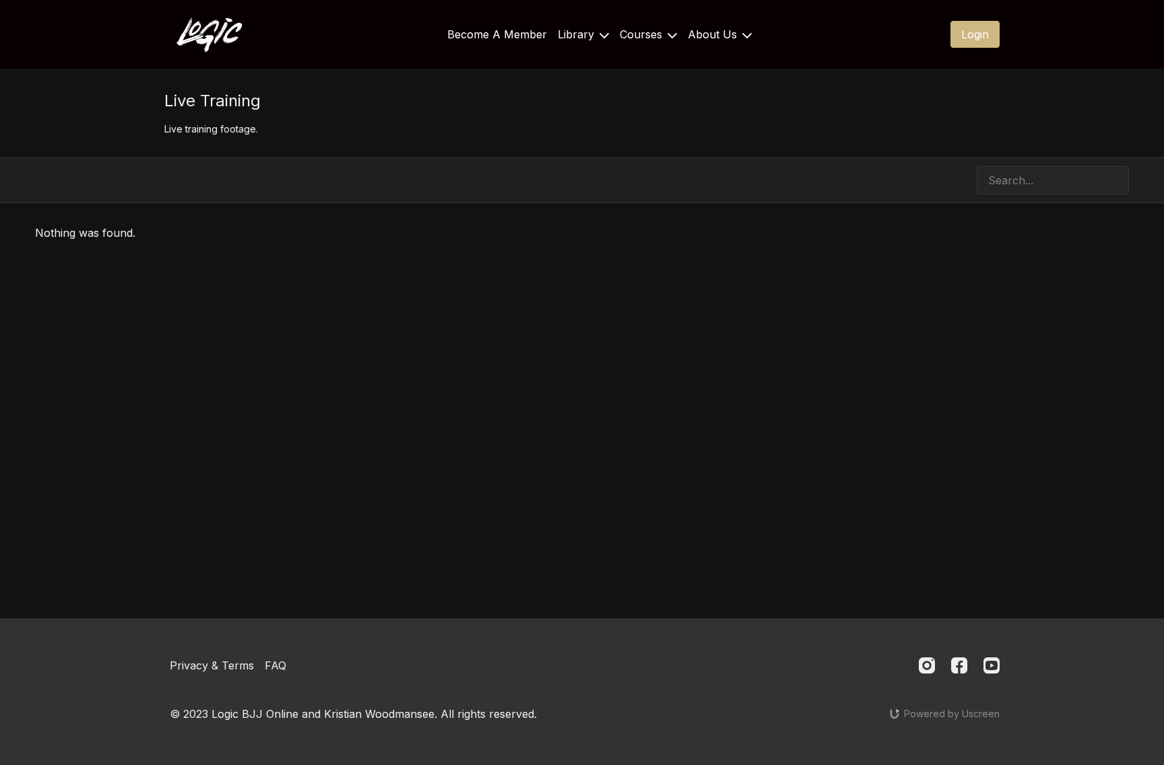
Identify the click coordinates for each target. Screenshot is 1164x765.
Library (577, 34)
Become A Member (497, 34)
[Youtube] (991, 665)
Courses (643, 34)
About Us (714, 34)
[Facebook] (959, 665)
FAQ (275, 665)
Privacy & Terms (212, 665)
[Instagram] (927, 665)
